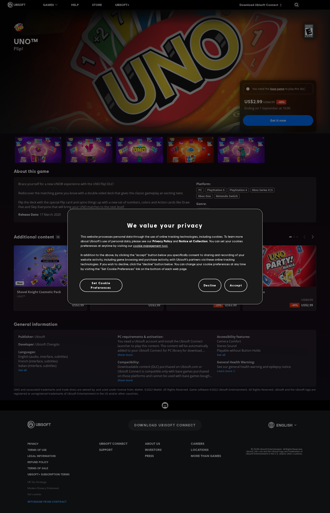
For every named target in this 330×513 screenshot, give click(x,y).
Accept (236, 285)
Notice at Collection (193, 241)
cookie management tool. (150, 245)
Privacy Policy (162, 241)
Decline (210, 285)
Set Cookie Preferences (101, 285)
